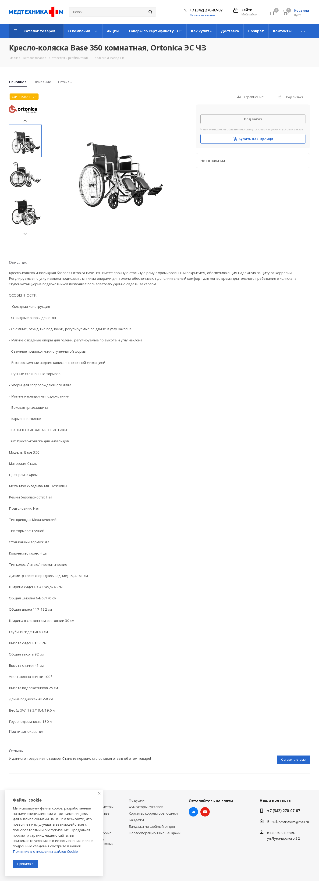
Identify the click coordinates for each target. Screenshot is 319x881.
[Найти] (150, 12)
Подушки (137, 800)
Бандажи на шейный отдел (152, 826)
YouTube (205, 812)
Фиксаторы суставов (146, 806)
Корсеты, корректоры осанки (153, 813)
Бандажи (136, 819)
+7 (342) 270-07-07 (206, 10)
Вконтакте (193, 812)
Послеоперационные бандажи (155, 833)
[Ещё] (303, 31)
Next (25, 234)
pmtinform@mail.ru (294, 822)
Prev (25, 120)
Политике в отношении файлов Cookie (45, 851)
